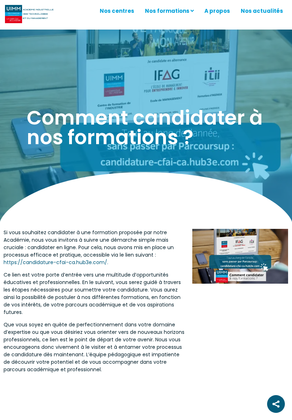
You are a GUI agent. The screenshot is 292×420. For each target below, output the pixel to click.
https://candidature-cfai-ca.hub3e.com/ (55, 262)
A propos (217, 11)
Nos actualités (262, 11)
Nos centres (117, 11)
